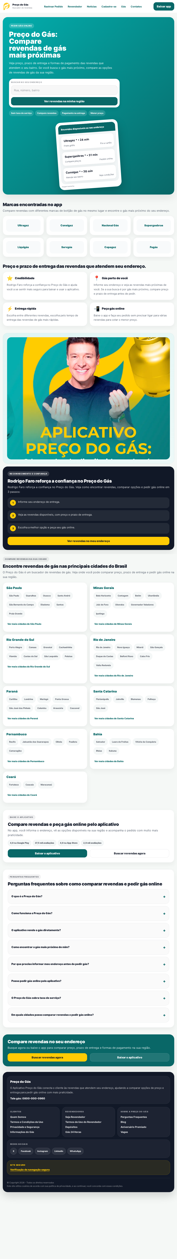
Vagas (124, 1131)
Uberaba (119, 604)
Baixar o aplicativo (47, 853)
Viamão (13, 656)
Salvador (100, 742)
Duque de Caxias (104, 656)
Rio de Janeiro (103, 647)
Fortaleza (14, 784)
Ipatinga (100, 613)
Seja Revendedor (75, 1116)
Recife (12, 742)
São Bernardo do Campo (21, 604)
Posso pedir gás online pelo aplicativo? (36, 981)
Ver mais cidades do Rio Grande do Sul (28, 666)
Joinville (120, 699)
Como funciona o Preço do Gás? (31, 913)
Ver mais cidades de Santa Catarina (114, 718)
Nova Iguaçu (123, 647)
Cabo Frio (145, 656)
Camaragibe (15, 750)
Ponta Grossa (62, 699)
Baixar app (164, 6)
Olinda (59, 742)
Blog (123, 1121)
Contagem (123, 595)
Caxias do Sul (30, 656)
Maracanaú (46, 784)
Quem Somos (18, 1116)
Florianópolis (102, 699)
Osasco (47, 595)
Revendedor (75, 6)
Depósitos (71, 1126)
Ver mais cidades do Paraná (22, 718)
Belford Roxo (126, 656)
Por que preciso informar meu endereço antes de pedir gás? (50, 964)
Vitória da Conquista (145, 742)
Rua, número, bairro (27, 90)
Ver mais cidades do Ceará (22, 795)
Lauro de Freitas (120, 742)
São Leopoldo (51, 656)
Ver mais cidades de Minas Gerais (113, 624)
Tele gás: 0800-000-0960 (27, 1098)
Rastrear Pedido (53, 6)
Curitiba (13, 699)
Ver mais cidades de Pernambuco (25, 761)
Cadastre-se (108, 6)
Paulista (73, 742)
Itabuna (113, 750)
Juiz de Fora (102, 604)
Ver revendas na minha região (64, 101)
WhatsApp (75, 1151)
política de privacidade (60, 1186)
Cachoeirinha (65, 647)
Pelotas (68, 656)
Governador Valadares (142, 604)
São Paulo (14, 595)
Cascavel (74, 708)
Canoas (32, 647)
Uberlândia (153, 595)
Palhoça (152, 699)
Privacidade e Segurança (24, 1126)
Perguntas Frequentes (134, 1116)
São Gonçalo (156, 647)
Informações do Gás (22, 1131)
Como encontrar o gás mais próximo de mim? (40, 947)
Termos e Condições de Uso (26, 1121)
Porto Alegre (15, 647)
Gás (123, 6)
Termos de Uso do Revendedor (83, 1121)
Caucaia (30, 784)
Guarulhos (31, 595)
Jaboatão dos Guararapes (35, 742)
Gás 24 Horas (73, 1131)
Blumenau (136, 699)
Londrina (28, 699)
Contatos (136, 6)
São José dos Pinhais (19, 708)
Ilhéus (99, 750)
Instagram (42, 1151)
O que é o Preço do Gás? (26, 896)
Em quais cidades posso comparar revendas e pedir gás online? (52, 1014)
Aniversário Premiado (133, 1126)
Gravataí (47, 647)
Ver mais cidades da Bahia (109, 761)
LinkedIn (58, 1151)
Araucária (58, 708)
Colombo (41, 708)
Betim (138, 595)
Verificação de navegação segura (30, 1169)
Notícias (92, 6)
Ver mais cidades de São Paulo (24, 624)
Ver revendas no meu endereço (88, 541)
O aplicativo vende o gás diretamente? (36, 930)
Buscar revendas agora (129, 853)
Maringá (44, 699)
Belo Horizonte (103, 595)
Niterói (140, 647)
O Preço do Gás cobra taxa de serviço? (36, 997)
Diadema (45, 604)
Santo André (64, 595)
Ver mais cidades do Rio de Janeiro (113, 675)
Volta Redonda (103, 665)
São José (100, 708)
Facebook (26, 1151)
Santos (60, 604)
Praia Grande (15, 613)
